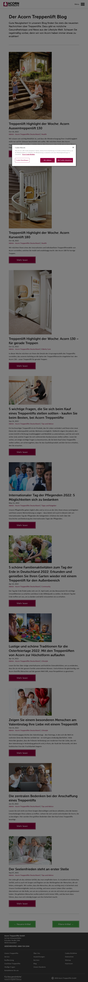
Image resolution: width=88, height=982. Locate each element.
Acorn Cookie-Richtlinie (28, 154)
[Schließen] (73, 147)
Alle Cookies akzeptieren (65, 160)
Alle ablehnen (47, 160)
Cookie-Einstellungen (22, 160)
